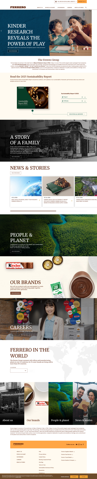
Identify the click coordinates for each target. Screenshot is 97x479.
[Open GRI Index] (82, 101)
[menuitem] (68, 452)
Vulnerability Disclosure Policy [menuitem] (46, 467)
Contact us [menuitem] (41, 473)
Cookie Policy (18, 477)
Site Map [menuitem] (41, 462)
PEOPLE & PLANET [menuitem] (50, 7)
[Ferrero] (18, 7)
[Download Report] (85, 97)
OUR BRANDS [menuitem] (61, 7)
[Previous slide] (1, 31)
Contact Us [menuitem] (81, 1)
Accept (83, 476)
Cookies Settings (65, 476)
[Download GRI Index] (85, 101)
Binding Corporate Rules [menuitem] (45, 459)
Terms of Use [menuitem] (42, 465)
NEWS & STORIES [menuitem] (79, 7)
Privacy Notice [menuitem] (42, 454)
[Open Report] (82, 97)
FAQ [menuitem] (40, 451)
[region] (48, 476)
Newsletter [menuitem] (41, 470)
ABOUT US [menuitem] (40, 7)
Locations (13, 367)
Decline (74, 476)
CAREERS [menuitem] (69, 7)
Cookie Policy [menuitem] (42, 457)
